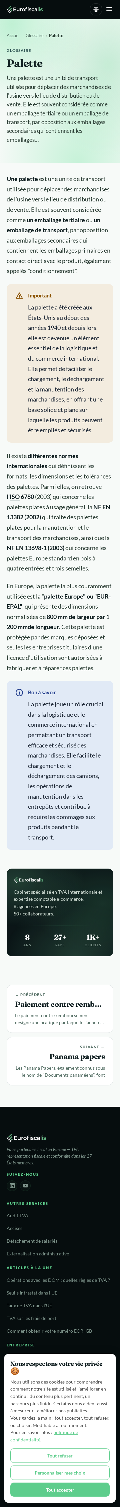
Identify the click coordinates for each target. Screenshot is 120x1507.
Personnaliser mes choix (60, 1473)
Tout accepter (60, 1490)
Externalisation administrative (38, 1253)
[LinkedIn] (12, 1185)
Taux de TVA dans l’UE (29, 1305)
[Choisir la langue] (96, 9)
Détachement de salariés (32, 1241)
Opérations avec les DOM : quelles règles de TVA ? (58, 1280)
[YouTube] (25, 1185)
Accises (14, 1228)
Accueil (13, 35)
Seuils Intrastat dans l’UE (32, 1293)
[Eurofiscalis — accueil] (25, 9)
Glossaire (35, 35)
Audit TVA (17, 1215)
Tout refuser (60, 1455)
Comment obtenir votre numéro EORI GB (49, 1331)
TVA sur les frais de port (31, 1318)
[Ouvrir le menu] (109, 9)
